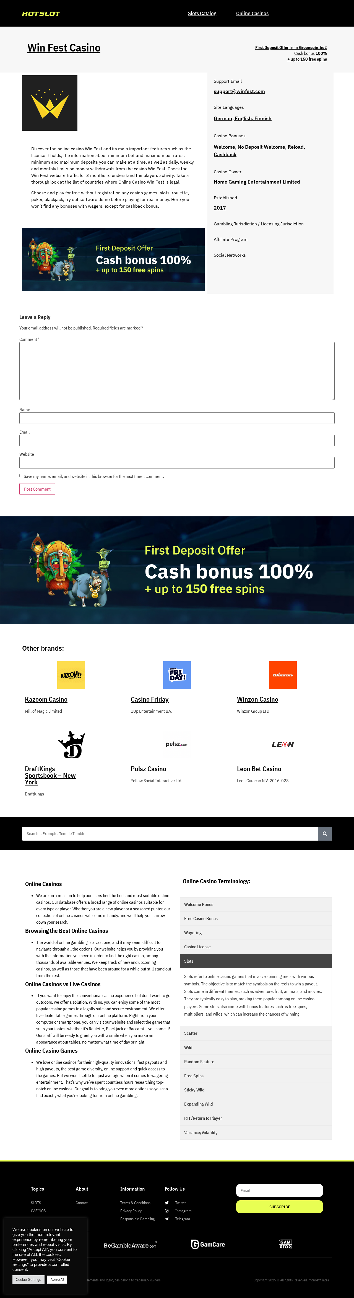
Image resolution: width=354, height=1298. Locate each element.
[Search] (325, 834)
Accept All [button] (57, 1279)
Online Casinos (252, 13)
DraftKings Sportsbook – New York (50, 775)
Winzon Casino (257, 699)
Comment (29, 339)
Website (26, 454)
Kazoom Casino (46, 699)
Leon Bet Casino (259, 768)
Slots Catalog (202, 13)
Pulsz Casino (148, 768)
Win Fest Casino (63, 47)
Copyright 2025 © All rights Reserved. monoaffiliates (291, 1280)
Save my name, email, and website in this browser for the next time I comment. (94, 476)
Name (24, 409)
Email (24, 432)
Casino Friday (150, 699)
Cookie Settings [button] (28, 1280)
